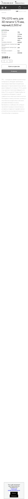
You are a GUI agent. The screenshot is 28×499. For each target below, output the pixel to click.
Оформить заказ (22, 11)
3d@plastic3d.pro (19, 3)
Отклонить (14, 496)
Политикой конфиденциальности (14, 489)
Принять (14, 493)
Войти (24, 7)
